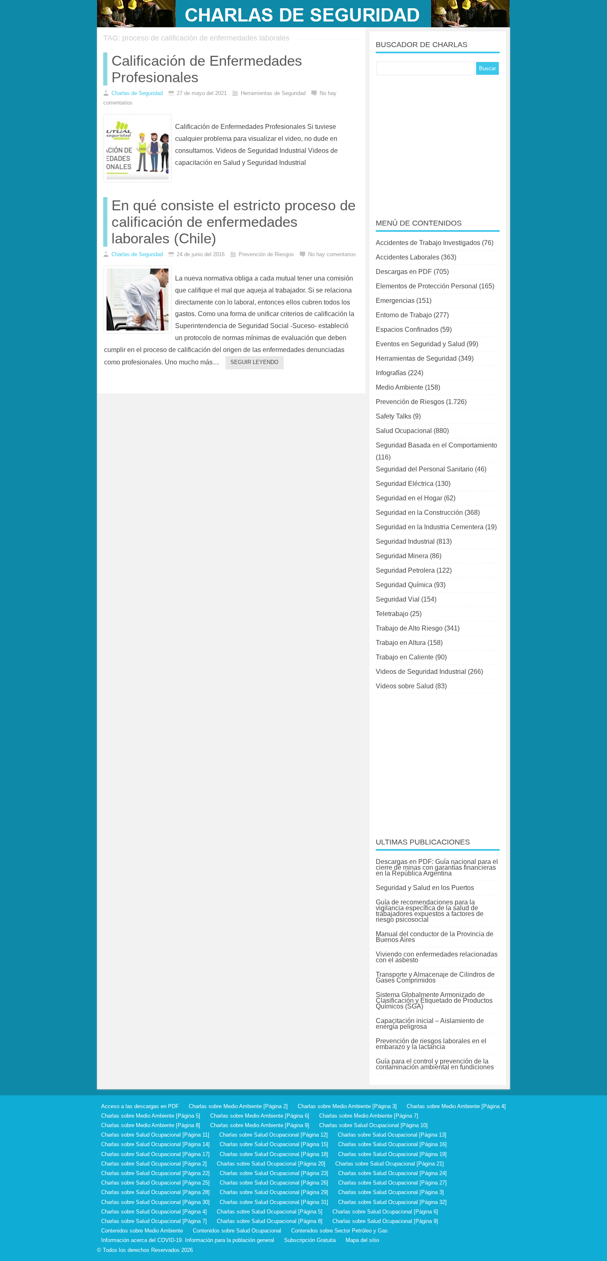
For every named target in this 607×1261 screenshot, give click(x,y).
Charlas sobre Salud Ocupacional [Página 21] (389, 1164)
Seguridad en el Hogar (409, 498)
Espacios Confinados (407, 329)
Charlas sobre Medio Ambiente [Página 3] (347, 1106)
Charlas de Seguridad (137, 93)
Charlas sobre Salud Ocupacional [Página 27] (392, 1183)
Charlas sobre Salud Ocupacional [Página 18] (274, 1154)
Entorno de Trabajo (404, 315)
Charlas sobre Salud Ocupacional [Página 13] (392, 1135)
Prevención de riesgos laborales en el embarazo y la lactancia (431, 1043)
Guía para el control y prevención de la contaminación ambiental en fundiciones (435, 1064)
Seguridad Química (404, 584)
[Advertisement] (438, 141)
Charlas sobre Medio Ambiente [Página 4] (456, 1106)
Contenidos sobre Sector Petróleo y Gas (339, 1231)
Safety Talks (393, 416)
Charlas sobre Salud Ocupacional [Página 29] (274, 1192)
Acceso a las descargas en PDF (140, 1106)
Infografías (391, 372)
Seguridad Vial (398, 599)
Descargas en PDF (404, 271)
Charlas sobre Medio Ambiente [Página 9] (259, 1125)
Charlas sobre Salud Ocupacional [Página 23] (274, 1173)
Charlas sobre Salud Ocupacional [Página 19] (392, 1154)
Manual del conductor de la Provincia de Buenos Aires (434, 936)
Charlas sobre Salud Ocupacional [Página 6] (385, 1212)
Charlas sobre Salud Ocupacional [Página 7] (154, 1221)
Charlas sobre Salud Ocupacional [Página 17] (155, 1154)
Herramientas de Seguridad (416, 358)
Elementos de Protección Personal (426, 286)
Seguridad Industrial (405, 541)
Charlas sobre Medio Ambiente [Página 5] (150, 1116)
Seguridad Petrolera (405, 570)
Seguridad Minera (402, 555)
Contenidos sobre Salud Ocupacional (237, 1231)
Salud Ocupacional (404, 430)
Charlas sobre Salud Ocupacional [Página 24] (392, 1173)
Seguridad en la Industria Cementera (430, 527)
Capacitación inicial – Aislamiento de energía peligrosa (430, 1023)
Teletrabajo (392, 613)
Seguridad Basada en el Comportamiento (436, 445)
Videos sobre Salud (405, 686)
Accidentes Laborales (407, 257)
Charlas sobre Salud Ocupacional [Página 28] (155, 1192)
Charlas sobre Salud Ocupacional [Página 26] (274, 1183)
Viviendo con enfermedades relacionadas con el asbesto (437, 957)
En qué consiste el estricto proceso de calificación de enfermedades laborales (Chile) (233, 221)
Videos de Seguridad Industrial (421, 671)
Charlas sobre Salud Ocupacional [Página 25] (155, 1183)
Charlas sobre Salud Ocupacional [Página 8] (269, 1221)
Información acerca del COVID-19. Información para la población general (187, 1240)
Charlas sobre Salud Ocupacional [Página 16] (392, 1144)
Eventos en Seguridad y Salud (420, 343)
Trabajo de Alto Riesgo (409, 628)
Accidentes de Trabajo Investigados (428, 242)
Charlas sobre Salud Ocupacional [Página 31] (274, 1202)
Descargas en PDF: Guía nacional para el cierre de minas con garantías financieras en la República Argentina (437, 867)
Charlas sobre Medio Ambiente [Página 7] (368, 1116)
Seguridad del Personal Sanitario (424, 469)
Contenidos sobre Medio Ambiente (142, 1231)
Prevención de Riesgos (410, 401)
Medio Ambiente (399, 387)
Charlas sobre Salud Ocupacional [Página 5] (269, 1212)
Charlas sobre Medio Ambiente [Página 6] (259, 1116)
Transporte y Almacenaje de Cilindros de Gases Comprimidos (435, 977)
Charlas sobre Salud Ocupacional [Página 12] (273, 1135)
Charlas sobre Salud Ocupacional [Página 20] (271, 1164)
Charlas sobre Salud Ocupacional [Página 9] (385, 1221)
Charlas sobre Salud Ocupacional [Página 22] (155, 1173)
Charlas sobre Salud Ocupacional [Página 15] (274, 1144)
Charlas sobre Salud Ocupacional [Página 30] (155, 1202)
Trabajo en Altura (401, 642)
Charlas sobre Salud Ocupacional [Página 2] (154, 1164)
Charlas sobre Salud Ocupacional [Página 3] (391, 1192)
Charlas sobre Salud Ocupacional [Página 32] (392, 1202)
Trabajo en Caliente (405, 657)
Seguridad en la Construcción (419, 512)
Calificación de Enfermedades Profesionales (206, 68)
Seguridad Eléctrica (405, 483)
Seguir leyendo (254, 362)
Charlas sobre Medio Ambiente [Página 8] (150, 1125)
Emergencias (395, 300)
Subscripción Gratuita (310, 1240)
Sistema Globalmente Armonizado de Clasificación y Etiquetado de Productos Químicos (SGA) (434, 1000)
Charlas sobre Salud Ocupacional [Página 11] (155, 1135)
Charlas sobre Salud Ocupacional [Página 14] (155, 1144)
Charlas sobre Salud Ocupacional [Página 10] (373, 1125)
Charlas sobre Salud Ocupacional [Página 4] (154, 1212)
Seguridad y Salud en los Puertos (425, 887)
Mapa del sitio (362, 1240)
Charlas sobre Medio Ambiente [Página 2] (238, 1106)
